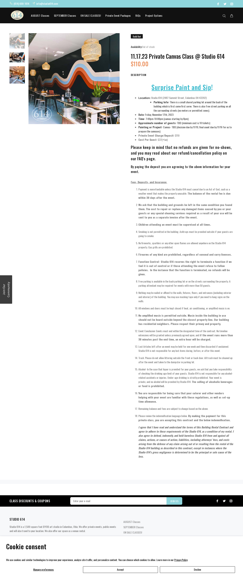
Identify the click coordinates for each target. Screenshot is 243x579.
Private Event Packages (118, 15)
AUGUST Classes (40, 15)
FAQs (138, 15)
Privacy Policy (181, 560)
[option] (17, 42)
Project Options (153, 15)
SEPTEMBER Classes (65, 15)
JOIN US (174, 501)
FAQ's (141, 158)
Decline (197, 569)
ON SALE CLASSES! (90, 15)
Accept (120, 569)
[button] (6, 289)
